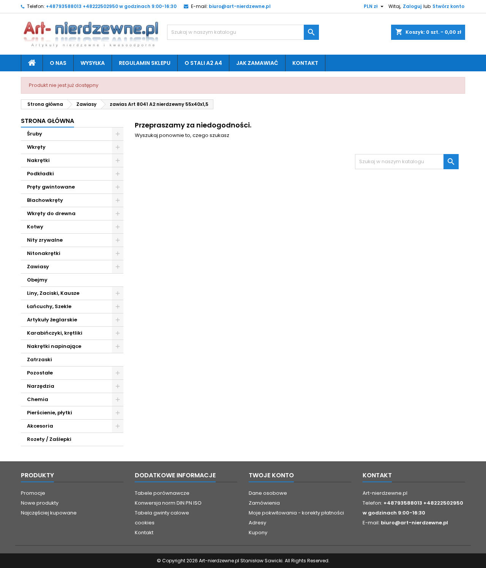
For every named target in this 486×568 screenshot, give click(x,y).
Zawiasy (38, 266)
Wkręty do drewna (51, 213)
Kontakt (305, 63)
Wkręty (36, 147)
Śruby (34, 133)
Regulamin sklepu (144, 63)
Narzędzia (40, 386)
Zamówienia (264, 503)
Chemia (37, 399)
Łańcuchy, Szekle (49, 306)
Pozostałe (40, 372)
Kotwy (35, 226)
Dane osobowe (268, 493)
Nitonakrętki (43, 253)
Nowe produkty (39, 503)
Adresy (257, 522)
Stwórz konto (448, 6)
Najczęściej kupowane (49, 512)
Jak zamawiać (257, 63)
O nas (58, 63)
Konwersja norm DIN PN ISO (168, 503)
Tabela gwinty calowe (162, 512)
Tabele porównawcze (162, 493)
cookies (145, 522)
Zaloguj (412, 6)
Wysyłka (92, 63)
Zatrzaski (39, 359)
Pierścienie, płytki (49, 412)
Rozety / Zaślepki (49, 439)
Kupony (258, 532)
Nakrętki (38, 160)
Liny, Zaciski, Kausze (53, 293)
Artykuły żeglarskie (52, 319)
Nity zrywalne (45, 240)
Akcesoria (40, 426)
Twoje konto (271, 475)
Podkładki (40, 173)
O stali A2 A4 (203, 63)
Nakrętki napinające (54, 346)
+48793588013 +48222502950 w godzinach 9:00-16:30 (111, 6)
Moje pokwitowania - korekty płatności (296, 512)
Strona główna (47, 120)
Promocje (33, 493)
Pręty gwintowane (51, 186)
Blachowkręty (45, 200)
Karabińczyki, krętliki (54, 333)
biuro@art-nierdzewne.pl (240, 6)
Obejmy (37, 279)
